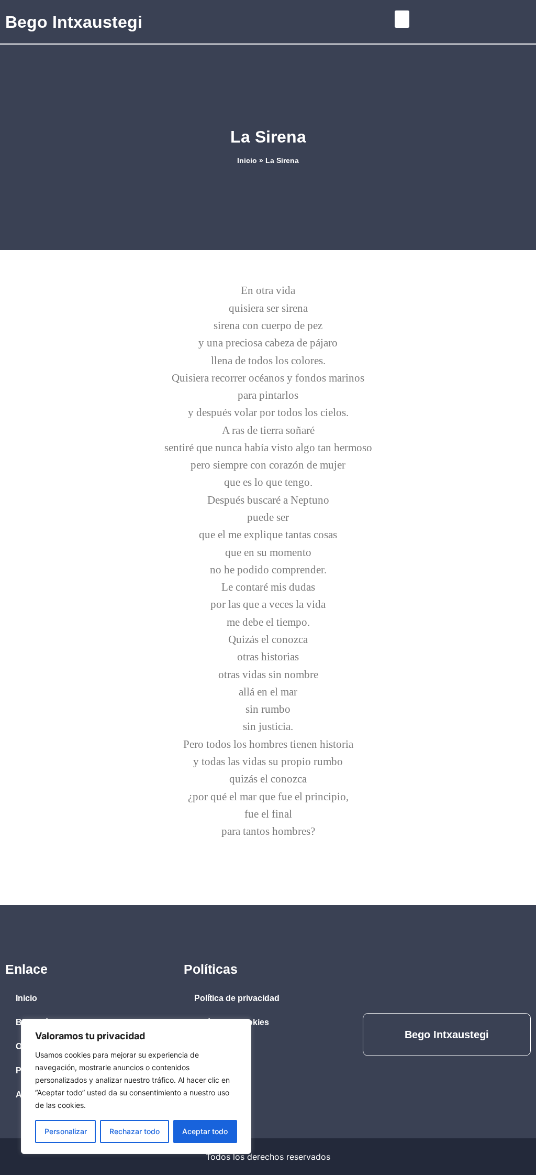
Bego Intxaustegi (73, 22)
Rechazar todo (134, 1131)
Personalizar (65, 1131)
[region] (136, 1086)
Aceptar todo (205, 1131)
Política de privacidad (237, 998)
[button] (402, 19)
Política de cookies (231, 1022)
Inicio (247, 161)
